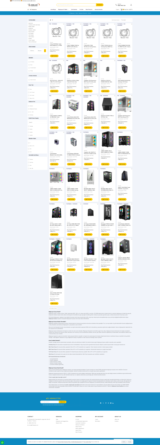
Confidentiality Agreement (82, 421)
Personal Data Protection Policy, (64, 441)
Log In (96, 419)
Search (100, 4)
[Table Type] (53, 20)
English (117, 9)
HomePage (53, 9)
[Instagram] (108, 403)
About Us (117, 419)
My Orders (97, 421)
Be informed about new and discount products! (53, 404)
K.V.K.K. (77, 419)
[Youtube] (110, 403)
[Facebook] (100, 403)
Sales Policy (78, 430)
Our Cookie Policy (87, 441)
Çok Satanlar (74, 9)
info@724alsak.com (33, 425)
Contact (116, 421)
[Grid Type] (50, 20)
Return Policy (79, 426)
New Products (79, 432)
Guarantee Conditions (80, 423)
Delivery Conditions (80, 424)
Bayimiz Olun (59, 423)
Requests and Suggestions (62, 421)
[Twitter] (103, 403)
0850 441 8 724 (32, 423)
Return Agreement (80, 428)
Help (57, 419)
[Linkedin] (112, 403)
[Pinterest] (106, 403)
